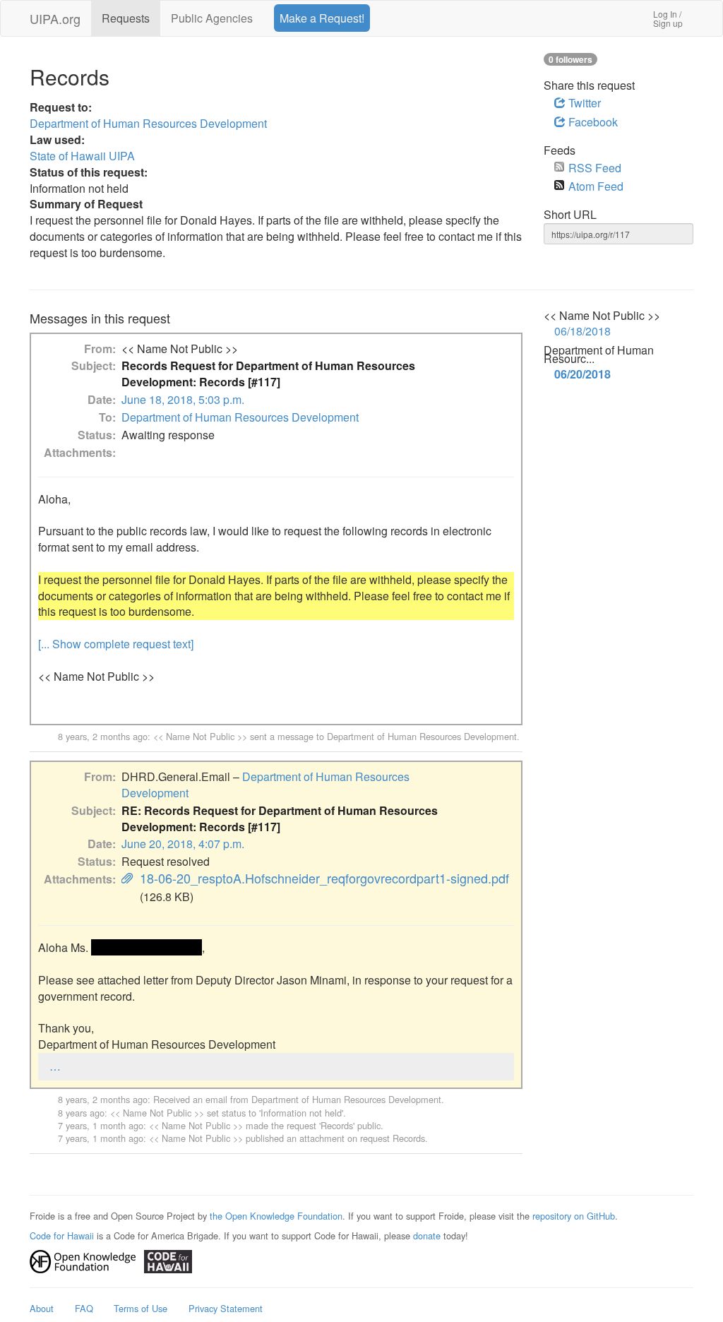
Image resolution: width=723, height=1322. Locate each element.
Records (337, 1125)
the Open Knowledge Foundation (276, 1215)
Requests (126, 18)
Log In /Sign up (668, 18)
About (42, 1308)
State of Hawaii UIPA (82, 156)
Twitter (583, 103)
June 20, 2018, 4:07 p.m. (182, 843)
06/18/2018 (582, 331)
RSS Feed (594, 168)
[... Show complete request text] (115, 644)
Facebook (592, 122)
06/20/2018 (582, 374)
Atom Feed (595, 186)
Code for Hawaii (62, 1235)
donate (427, 1235)
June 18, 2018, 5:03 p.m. (182, 399)
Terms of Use (140, 1308)
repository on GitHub (573, 1215)
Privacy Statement (226, 1308)
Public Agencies (212, 18)
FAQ (84, 1308)
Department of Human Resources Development (148, 123)
